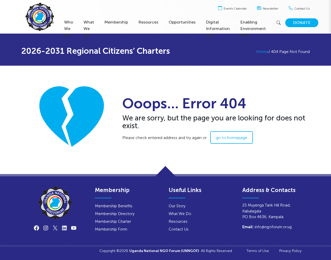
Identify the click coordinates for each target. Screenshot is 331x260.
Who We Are (68, 28)
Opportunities (182, 22)
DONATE (302, 22)
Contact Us (302, 8)
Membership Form (111, 229)
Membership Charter (113, 221)
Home (48, 22)
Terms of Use (257, 251)
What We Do (89, 28)
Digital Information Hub (218, 28)
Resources (148, 22)
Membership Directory (114, 213)
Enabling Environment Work (253, 28)
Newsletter (270, 8)
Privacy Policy (290, 251)
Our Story (177, 206)
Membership (116, 22)
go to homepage (231, 137)
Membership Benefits (113, 206)
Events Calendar (235, 8)
